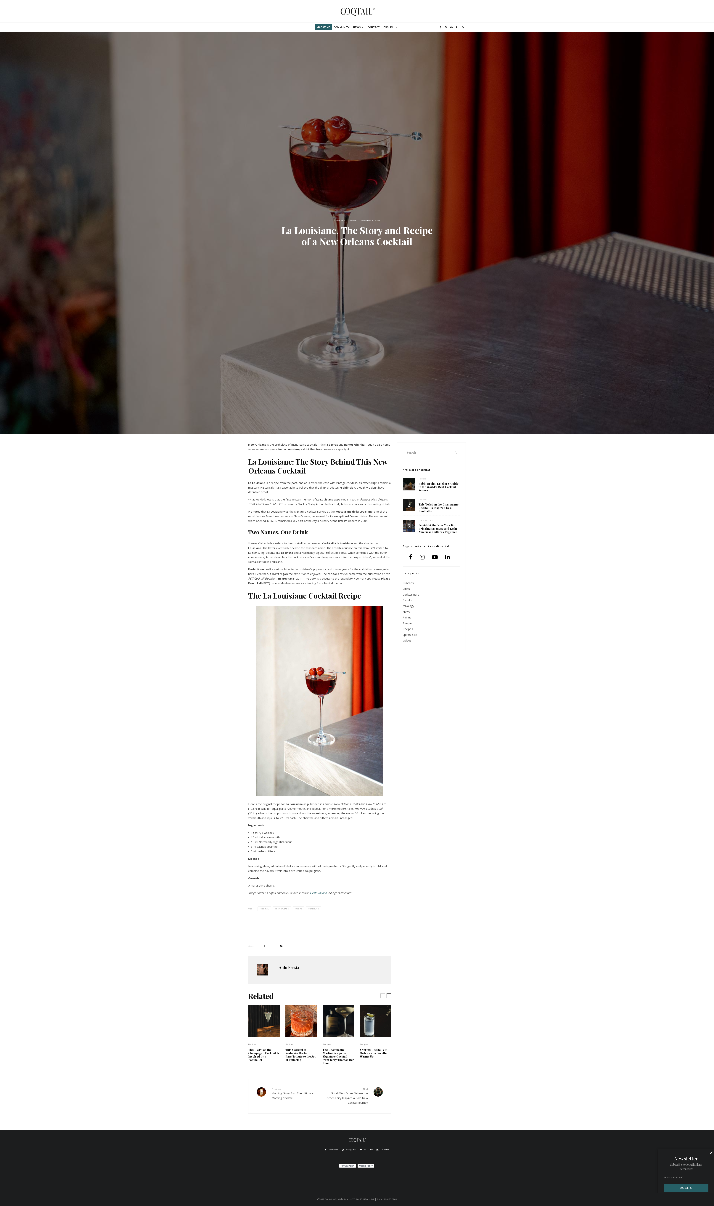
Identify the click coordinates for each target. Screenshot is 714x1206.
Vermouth (314, 909)
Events (407, 600)
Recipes (352, 220)
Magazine (323, 27)
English (388, 27)
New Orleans (282, 909)
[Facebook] (440, 27)
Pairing (407, 617)
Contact (373, 27)
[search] (456, 452)
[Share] (264, 946)
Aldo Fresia (339, 220)
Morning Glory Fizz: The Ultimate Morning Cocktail (292, 1093)
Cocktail (265, 909)
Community (341, 27)
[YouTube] (451, 27)
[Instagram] (445, 27)
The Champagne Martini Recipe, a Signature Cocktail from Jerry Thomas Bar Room (338, 1056)
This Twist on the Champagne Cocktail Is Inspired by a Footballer (263, 1054)
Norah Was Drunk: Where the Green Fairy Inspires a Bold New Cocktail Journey (347, 1095)
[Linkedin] (457, 27)
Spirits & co (410, 634)
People (422, 478)
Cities (406, 589)
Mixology (408, 606)
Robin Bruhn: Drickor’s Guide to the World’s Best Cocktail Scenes (439, 487)
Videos (407, 640)
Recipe (299, 909)
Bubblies (408, 583)
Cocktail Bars (426, 520)
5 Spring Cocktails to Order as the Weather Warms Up (374, 1053)
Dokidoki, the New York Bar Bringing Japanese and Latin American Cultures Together (438, 529)
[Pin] (281, 946)
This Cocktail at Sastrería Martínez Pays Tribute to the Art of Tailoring (300, 1054)
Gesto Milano (318, 893)
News (357, 27)
